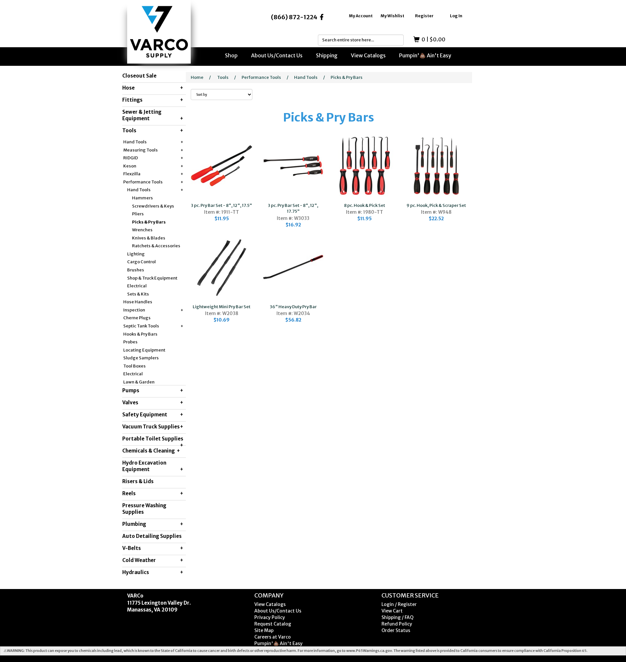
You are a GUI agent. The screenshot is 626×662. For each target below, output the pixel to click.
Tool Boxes (134, 366)
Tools (223, 77)
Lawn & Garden (139, 382)
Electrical (137, 286)
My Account (361, 15)
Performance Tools (261, 77)
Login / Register (399, 604)
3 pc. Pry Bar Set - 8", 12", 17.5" (221, 205)
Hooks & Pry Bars (140, 334)
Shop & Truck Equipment (152, 278)
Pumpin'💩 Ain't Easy (425, 55)
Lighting (136, 254)
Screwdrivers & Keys (153, 206)
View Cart (392, 611)
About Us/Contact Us (277, 55)
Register (424, 15)
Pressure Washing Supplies (144, 508)
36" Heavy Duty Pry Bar (293, 306)
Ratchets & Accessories (156, 246)
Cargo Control (141, 262)
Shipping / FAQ (397, 617)
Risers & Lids (138, 481)
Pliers (138, 214)
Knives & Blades (148, 238)
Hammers (142, 198)
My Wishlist (392, 15)
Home (197, 77)
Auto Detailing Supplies (152, 536)
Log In (456, 15)
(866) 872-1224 (294, 17)
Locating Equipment (144, 350)
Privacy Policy (269, 617)
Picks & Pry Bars (149, 222)
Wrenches (142, 230)
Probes (130, 342)
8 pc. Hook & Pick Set (364, 205)
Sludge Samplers (141, 358)
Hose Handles (137, 302)
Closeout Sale (139, 76)
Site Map (264, 630)
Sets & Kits (138, 294)
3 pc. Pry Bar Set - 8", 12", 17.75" (293, 208)
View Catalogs (368, 55)
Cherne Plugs (137, 318)
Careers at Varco (272, 637)
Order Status (395, 630)
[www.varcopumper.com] (159, 32)
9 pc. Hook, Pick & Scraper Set (436, 205)
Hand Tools (306, 77)
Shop (231, 55)
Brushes (135, 270)
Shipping (326, 55)
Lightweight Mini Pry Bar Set (221, 306)
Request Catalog (272, 624)
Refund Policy (396, 624)
